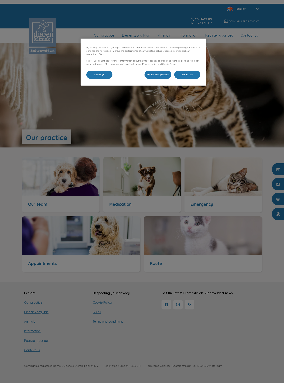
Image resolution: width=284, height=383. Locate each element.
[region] (143, 62)
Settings (99, 74)
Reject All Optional (158, 74)
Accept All (187, 74)
